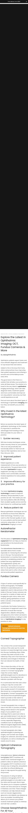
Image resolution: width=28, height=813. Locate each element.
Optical (15, 755)
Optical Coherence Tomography (11, 746)
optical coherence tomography (16, 334)
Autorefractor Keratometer (8, 530)
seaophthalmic (9, 355)
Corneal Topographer (13, 638)
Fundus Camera (10, 576)
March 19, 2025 (4, 334)
